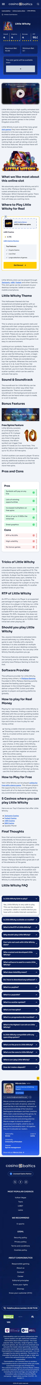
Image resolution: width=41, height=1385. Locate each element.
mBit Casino (9, 232)
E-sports (20, 1224)
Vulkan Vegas (20, 1197)
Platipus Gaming (28, 678)
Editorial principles (20, 1280)
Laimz (20, 1210)
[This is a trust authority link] (20, 1316)
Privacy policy (20, 1242)
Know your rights (20, 1285)
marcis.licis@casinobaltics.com (16, 1097)
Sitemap (20, 1289)
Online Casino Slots (19, 11)
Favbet (18, 282)
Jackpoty (6, 282)
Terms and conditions (20, 1246)
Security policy (20, 1237)
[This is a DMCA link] (8, 1316)
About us (20, 1268)
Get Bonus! (18, 265)
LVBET (20, 1206)
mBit (13, 282)
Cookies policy (20, 1250)
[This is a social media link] (15, 1182)
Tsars (20, 1202)
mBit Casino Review (11, 241)
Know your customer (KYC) (20, 1293)
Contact (20, 1272)
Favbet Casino (10, 818)
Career (20, 1276)
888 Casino (9, 823)
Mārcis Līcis (20, 1083)
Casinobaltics (6, 11)
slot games (6, 129)
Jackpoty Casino (11, 816)
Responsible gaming (20, 1264)
